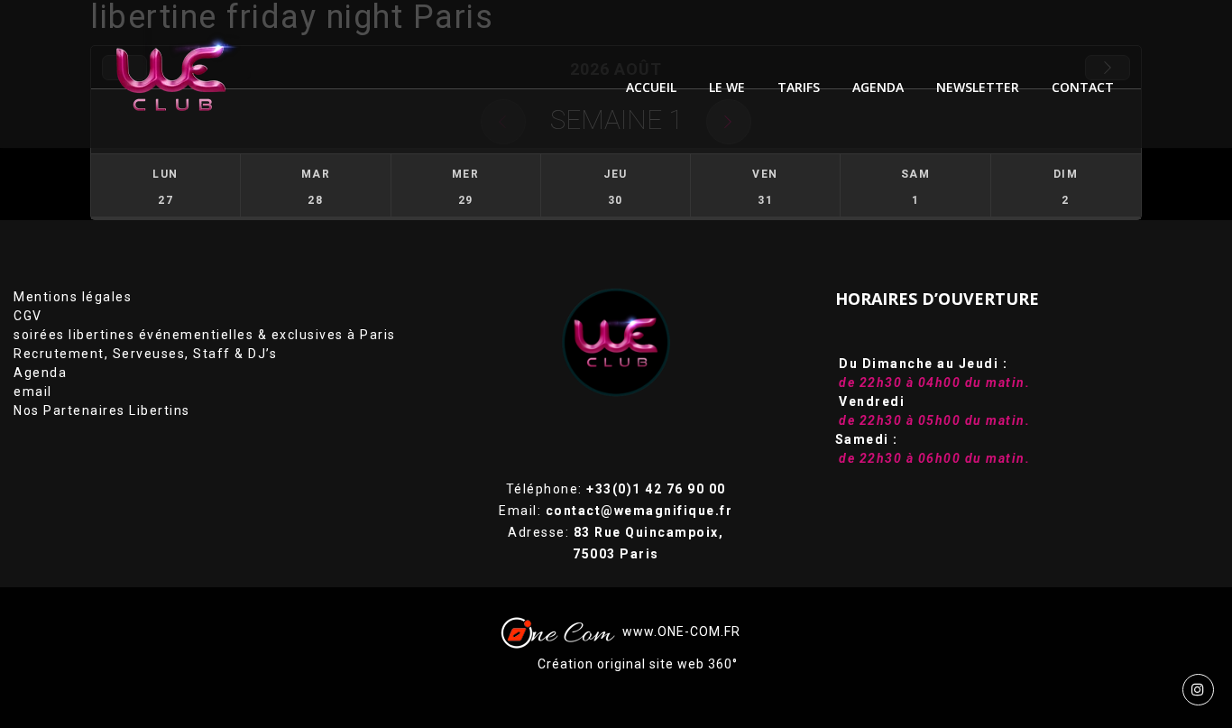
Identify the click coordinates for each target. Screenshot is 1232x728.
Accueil (651, 87)
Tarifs (798, 87)
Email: (615, 510)
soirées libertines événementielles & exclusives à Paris (205, 334)
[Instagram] (1198, 689)
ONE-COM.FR (698, 631)
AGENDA (878, 87)
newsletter (977, 87)
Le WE (727, 87)
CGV (28, 316)
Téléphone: (616, 489)
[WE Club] (184, 74)
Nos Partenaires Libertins (102, 410)
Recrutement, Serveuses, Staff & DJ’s (145, 353)
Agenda (40, 372)
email (33, 391)
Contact (1083, 87)
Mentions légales (73, 297)
